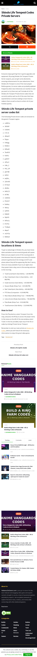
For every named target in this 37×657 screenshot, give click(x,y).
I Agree (27, 654)
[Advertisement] (18, 495)
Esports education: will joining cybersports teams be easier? (20, 476)
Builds (3, 622)
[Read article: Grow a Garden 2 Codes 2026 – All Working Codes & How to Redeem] (5, 545)
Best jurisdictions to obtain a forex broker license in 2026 (21, 561)
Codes (7, 8)
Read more (4, 606)
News (15, 630)
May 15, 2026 (15, 572)
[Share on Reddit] (27, 46)
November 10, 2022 (21, 21)
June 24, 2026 (15, 564)
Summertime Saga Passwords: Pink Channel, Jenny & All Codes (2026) (21, 467)
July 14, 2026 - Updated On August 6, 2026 (22, 556)
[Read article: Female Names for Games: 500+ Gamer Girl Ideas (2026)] (5, 570)
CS (2, 632)
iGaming (16, 625)
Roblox (27, 622)
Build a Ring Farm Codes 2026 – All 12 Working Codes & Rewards (22, 65)
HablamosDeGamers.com (8, 590)
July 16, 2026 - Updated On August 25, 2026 (24, 61)
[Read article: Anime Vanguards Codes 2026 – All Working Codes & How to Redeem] (5, 59)
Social (27, 625)
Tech (27, 628)
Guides (15, 622)
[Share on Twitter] (9, 46)
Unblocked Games (28, 634)
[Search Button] (35, 3)
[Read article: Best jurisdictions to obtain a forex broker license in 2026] (5, 561)
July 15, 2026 (15, 547)
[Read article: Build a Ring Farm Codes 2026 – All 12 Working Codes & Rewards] (5, 67)
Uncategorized (30, 638)
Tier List (28, 630)
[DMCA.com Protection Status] (6, 613)
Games (3, 636)
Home (2, 8)
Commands (5, 628)
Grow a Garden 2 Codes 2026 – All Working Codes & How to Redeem (20, 544)
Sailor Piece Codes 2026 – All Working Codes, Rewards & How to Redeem (21, 552)
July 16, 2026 (16, 68)
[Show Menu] (2, 3)
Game (3, 630)
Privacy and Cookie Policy (14, 654)
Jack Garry (10, 21)
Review (15, 636)
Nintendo (16, 632)
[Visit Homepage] (18, 3)
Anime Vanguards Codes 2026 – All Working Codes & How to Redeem (21, 58)
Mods (15, 628)
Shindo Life (9, 337)
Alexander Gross (11, 396)
